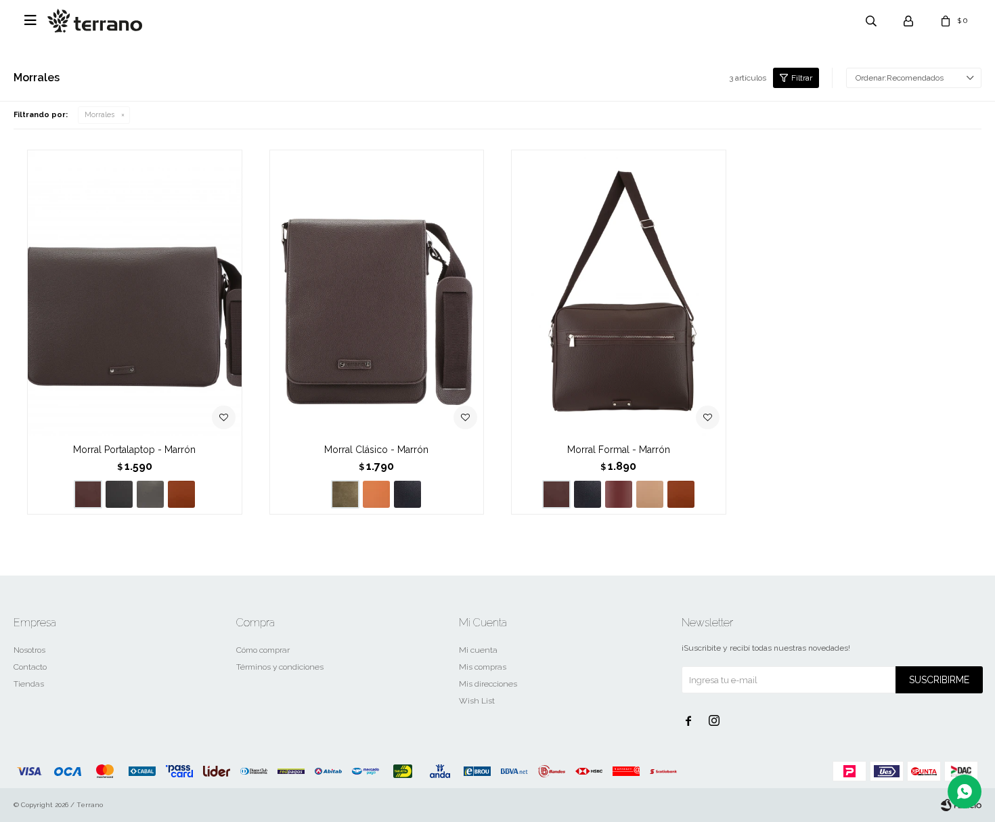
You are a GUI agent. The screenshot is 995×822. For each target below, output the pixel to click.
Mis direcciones (488, 684)
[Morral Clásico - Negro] (407, 494)
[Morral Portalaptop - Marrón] (134, 293)
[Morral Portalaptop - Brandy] (181, 494)
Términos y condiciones (280, 667)
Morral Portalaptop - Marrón (134, 449)
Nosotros (29, 650)
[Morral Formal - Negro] (587, 494)
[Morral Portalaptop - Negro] (119, 494)
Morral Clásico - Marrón (376, 449)
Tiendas (29, 684)
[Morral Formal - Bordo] (618, 494)
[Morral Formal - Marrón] (618, 293)
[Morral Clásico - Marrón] (377, 293)
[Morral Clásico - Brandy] (376, 494)
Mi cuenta (478, 650)
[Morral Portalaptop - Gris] (150, 494)
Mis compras (482, 667)
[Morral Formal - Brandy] (680, 494)
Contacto (30, 667)
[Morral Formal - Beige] (649, 494)
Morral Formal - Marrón (618, 449)
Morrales (99, 114)
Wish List (477, 701)
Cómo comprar (263, 650)
